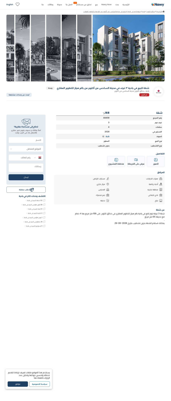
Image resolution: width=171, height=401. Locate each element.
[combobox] (28, 149)
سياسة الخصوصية (39, 384)
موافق (17, 384)
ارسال (26, 177)
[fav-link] (17, 4)
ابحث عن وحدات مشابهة (19, 94)
